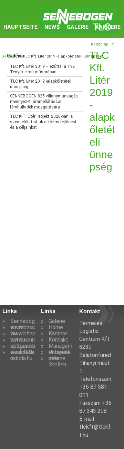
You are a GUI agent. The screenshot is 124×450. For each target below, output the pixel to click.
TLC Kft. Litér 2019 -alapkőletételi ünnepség (40, 84)
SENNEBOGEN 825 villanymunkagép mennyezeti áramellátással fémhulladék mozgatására (44, 101)
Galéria (8, 56)
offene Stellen (57, 361)
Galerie (78, 27)
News (52, 27)
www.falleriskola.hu (22, 355)
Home (56, 327)
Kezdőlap (99, 44)
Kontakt (58, 339)
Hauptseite (20, 27)
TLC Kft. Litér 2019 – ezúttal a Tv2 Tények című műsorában (42, 69)
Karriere (108, 27)
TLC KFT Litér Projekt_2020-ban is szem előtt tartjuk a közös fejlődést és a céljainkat (43, 122)
